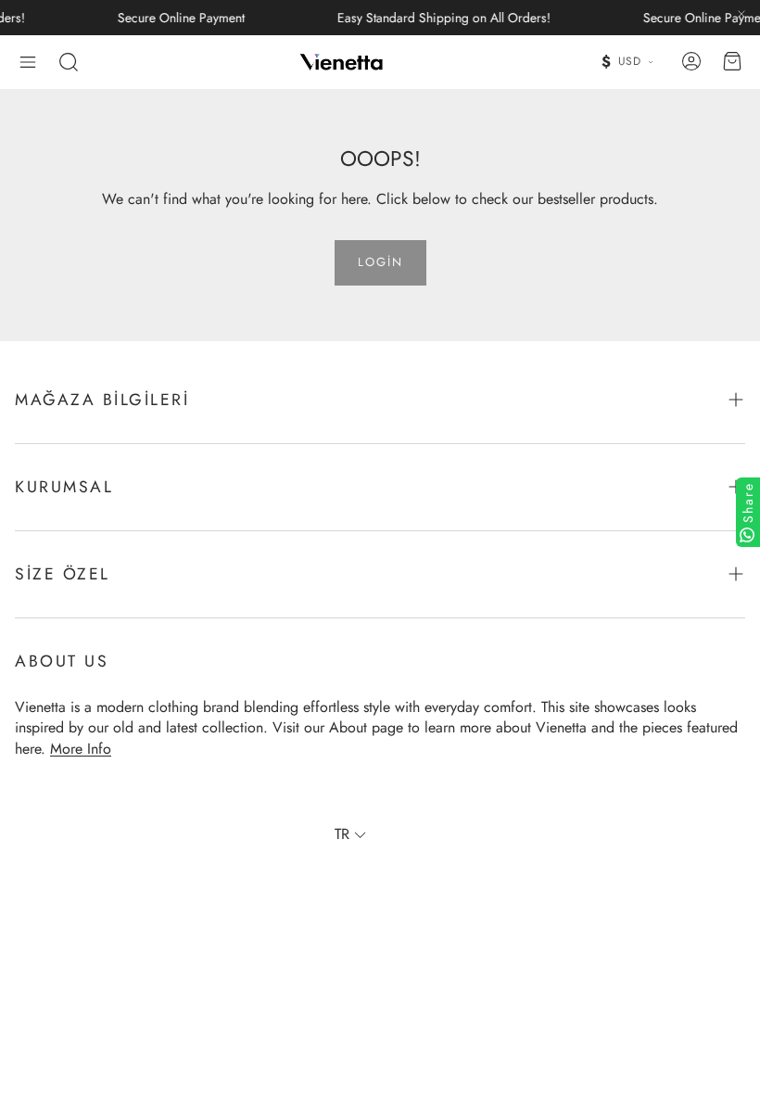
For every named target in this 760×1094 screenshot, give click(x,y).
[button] (28, 62)
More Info (80, 748)
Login (380, 262)
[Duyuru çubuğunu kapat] (741, 14)
